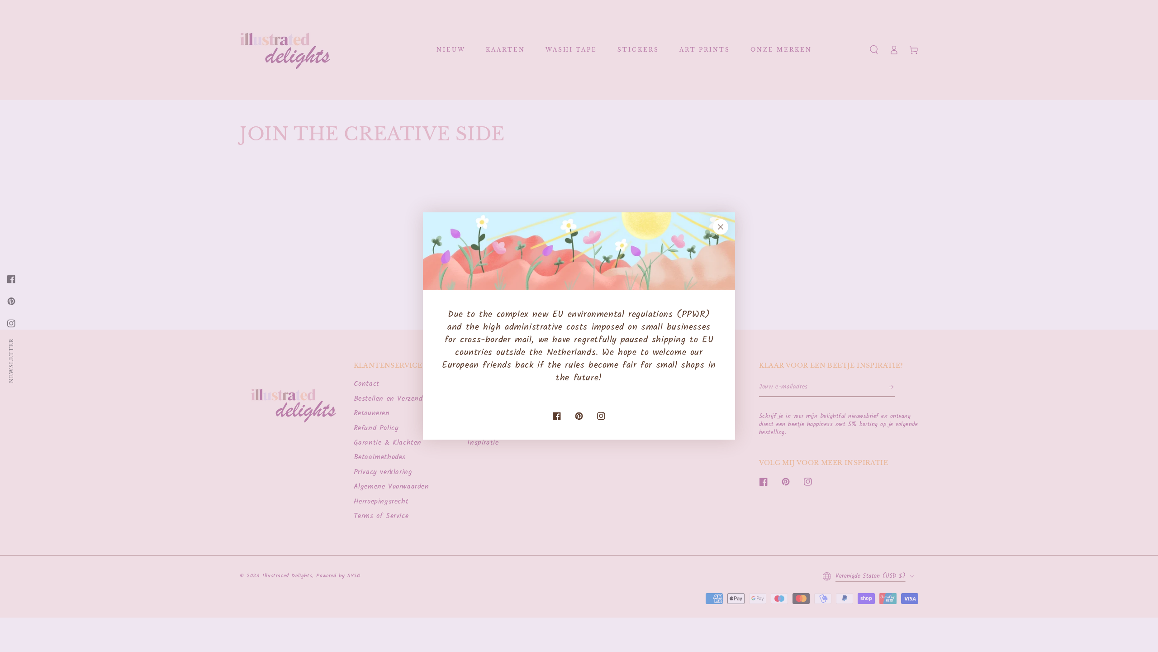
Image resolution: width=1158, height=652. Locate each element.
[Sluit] (721, 227)
